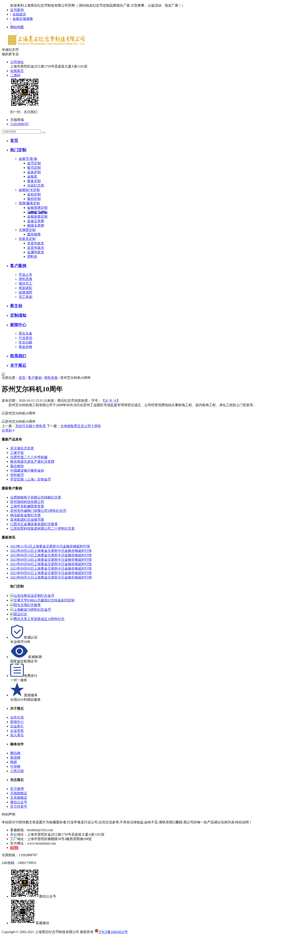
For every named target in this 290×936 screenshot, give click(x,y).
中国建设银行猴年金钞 (27, 470)
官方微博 (17, 789)
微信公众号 (18, 802)
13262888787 (19, 124)
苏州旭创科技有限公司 (27, 502)
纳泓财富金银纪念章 (25, 515)
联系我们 (18, 356)
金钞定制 (34, 194)
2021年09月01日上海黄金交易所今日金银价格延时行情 (51, 573)
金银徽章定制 (37, 212)
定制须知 (18, 315)
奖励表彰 (25, 288)
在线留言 (19, 14)
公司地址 (17, 62)
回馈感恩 (25, 292)
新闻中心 (18, 325)
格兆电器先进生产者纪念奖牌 (32, 461)
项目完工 (25, 283)
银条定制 (34, 181)
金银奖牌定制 (37, 207)
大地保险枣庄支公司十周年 (80, 426)
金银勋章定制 (37, 216)
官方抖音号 (18, 806)
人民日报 (17, 771)
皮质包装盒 (35, 247)
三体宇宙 (17, 452)
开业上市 (25, 274)
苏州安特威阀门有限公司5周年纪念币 (38, 510)
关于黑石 (18, 365)
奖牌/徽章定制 (29, 203)
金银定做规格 (23, 19)
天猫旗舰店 (18, 793)
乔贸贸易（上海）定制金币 (30, 479)
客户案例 (18, 265)
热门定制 (18, 150)
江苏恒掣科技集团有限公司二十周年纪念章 (42, 528)
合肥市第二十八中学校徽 (29, 457)
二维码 (15, 75)
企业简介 (17, 726)
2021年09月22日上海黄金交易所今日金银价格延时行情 (51, 550)
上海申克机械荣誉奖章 (27, 506)
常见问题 (25, 342)
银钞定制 (34, 199)
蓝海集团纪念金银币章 (27, 519)
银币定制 (34, 167)
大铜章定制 (27, 230)
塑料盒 (32, 256)
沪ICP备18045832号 (113, 932)
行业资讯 (25, 338)
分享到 (7, 430)
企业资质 (17, 730)
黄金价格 (25, 347)
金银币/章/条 (28, 159)
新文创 (16, 305)
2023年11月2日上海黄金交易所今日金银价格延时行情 (50, 546)
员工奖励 (25, 297)
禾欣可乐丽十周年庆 (30, 426)
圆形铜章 (34, 234)
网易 (13, 762)
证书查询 (17, 10)
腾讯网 (15, 753)
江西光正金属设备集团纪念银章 (34, 524)
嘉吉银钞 (17, 466)
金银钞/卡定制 (29, 190)
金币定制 (34, 163)
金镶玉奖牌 (35, 221)
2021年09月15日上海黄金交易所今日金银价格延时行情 (51, 555)
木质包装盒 (35, 243)
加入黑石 (17, 735)
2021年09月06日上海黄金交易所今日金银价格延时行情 (51, 564)
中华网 (15, 766)
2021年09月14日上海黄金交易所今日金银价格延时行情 (51, 559)
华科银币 (17, 475)
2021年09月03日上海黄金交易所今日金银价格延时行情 (51, 568)
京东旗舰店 (18, 797)
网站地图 (17, 27)
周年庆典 (25, 279)
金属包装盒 (35, 252)
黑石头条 (25, 333)
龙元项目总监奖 (22, 448)
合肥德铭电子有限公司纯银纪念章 (35, 497)
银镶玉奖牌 (35, 225)
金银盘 (32, 176)
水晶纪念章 (35, 185)
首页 (14, 140)
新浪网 (15, 757)
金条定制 (34, 172)
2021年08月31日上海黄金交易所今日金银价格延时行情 (51, 577)
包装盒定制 (27, 239)
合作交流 (17, 717)
